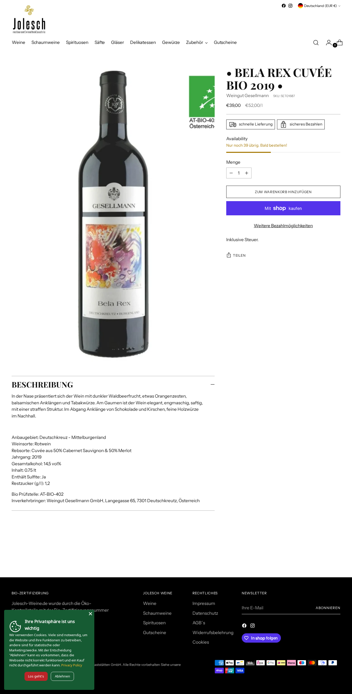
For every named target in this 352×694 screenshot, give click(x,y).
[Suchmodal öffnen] (316, 42)
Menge (233, 162)
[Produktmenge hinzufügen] (231, 173)
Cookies (200, 642)
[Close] (90, 613)
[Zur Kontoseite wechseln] (327, 42)
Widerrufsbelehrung (212, 632)
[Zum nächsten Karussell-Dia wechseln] (336, 559)
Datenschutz (205, 613)
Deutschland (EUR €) (320, 6)
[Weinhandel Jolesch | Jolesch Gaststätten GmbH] (28, 19)
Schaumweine (157, 613)
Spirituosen (154, 622)
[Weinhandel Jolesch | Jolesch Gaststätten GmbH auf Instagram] (290, 5)
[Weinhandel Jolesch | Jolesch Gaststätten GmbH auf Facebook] (283, 5)
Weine (149, 603)
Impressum (203, 603)
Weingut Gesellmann (247, 95)
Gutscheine (154, 632)
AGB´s (198, 622)
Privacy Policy (71, 665)
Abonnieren (328, 608)
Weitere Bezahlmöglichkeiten (283, 225)
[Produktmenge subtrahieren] (246, 173)
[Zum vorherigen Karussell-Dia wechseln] (324, 559)
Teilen (239, 255)
